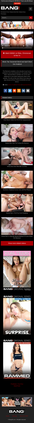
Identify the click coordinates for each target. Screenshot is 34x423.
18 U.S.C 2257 (24, 416)
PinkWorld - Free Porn (17, 384)
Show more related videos (17, 243)
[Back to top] (29, 418)
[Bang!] (14, 8)
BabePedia (17, 386)
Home (7, 416)
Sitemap (14, 416)
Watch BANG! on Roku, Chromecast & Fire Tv (18, 54)
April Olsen (18, 84)
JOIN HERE (17, 3)
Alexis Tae (11, 84)
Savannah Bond (26, 84)
